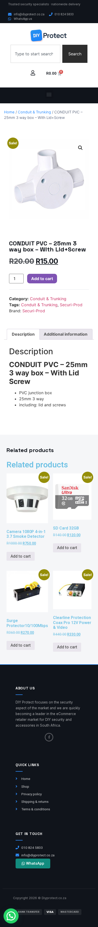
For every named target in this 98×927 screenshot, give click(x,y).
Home (9, 112)
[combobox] (35, 54)
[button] (49, 94)
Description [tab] (23, 334)
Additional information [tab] (65, 334)
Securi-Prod (71, 304)
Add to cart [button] (21, 556)
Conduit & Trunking (34, 112)
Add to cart (42, 278)
